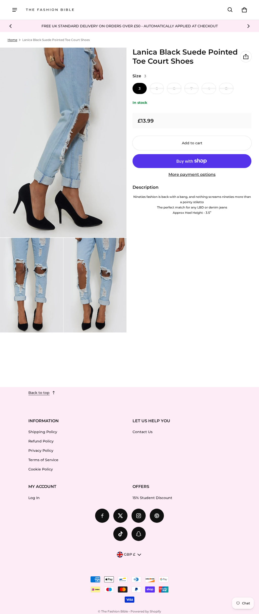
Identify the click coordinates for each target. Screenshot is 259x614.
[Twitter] (120, 516)
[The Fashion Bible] (50, 10)
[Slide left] (11, 26)
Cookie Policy (40, 469)
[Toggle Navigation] (15, 10)
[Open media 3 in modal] (31, 285)
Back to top (39, 392)
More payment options (191, 174)
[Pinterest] (157, 516)
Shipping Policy (42, 432)
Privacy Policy (40, 450)
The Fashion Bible (114, 611)
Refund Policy (41, 441)
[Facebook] (102, 516)
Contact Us (143, 432)
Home (12, 40)
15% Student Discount (152, 497)
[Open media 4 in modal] (95, 285)
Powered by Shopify (146, 611)
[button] (230, 10)
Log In (34, 497)
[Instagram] (139, 516)
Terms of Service (43, 460)
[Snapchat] (139, 534)
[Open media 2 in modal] (63, 143)
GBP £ (129, 554)
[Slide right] (248, 26)
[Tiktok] (120, 534)
